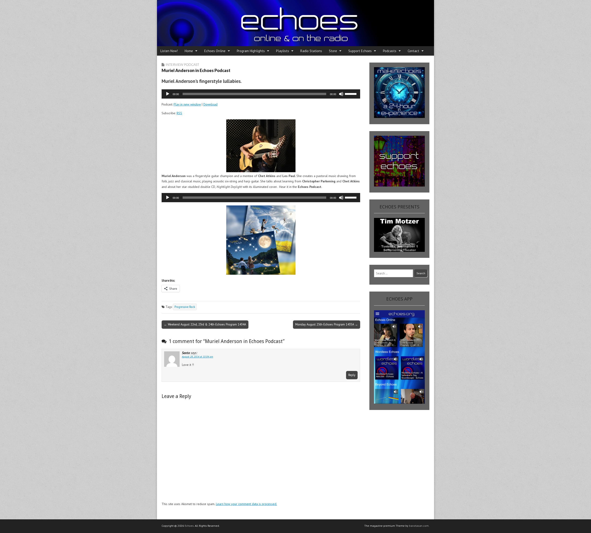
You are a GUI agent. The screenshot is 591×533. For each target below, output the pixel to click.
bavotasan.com (419, 525)
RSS (179, 113)
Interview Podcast (182, 64)
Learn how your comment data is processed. (246, 504)
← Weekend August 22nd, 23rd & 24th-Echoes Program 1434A (205, 324)
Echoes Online (215, 51)
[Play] (167, 94)
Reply (351, 375)
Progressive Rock (185, 307)
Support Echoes (360, 51)
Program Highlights (251, 51)
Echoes (189, 525)
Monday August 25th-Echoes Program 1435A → (326, 324)
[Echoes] (295, 23)
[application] (261, 94)
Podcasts (389, 51)
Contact (413, 51)
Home (189, 51)
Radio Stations (311, 51)
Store (333, 51)
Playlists (282, 51)
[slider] (351, 93)
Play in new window (187, 104)
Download (210, 104)
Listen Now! (169, 51)
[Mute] (341, 94)
